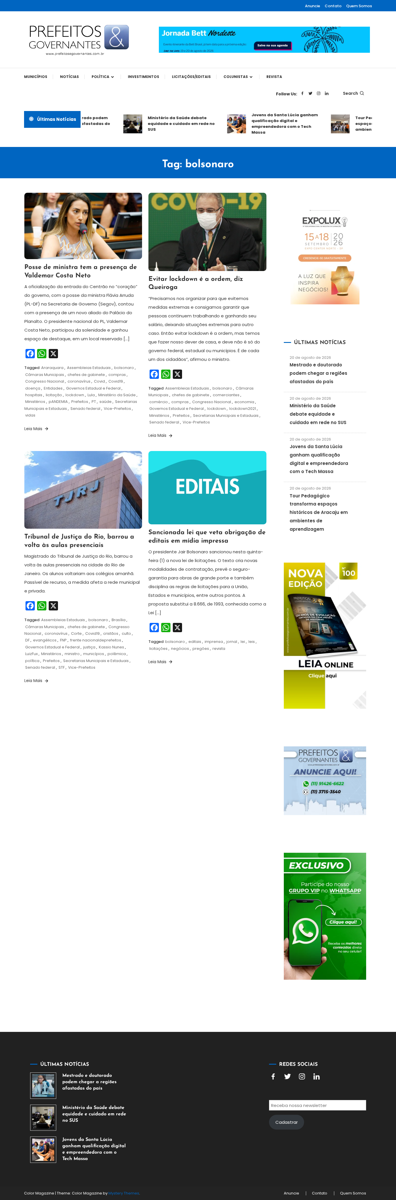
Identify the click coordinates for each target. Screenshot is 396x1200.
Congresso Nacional (44, 381)
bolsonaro (124, 367)
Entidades (53, 388)
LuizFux (31, 654)
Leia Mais (33, 429)
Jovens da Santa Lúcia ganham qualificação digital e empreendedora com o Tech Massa (273, 123)
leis (251, 641)
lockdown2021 (242, 408)
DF (27, 640)
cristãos (110, 633)
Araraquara (52, 367)
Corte (76, 633)
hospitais (33, 395)
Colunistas (236, 76)
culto (126, 633)
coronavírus (79, 381)
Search (350, 93)
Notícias (69, 76)
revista (218, 648)
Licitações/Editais (191, 76)
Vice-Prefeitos (117, 408)
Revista (274, 76)
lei (243, 641)
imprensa (214, 641)
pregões (200, 648)
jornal (231, 641)
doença (32, 388)
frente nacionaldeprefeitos (95, 640)
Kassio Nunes (111, 647)
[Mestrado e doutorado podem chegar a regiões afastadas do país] (43, 1085)
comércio (158, 402)
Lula (91, 395)
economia (244, 402)
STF (62, 667)
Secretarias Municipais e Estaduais (226, 415)
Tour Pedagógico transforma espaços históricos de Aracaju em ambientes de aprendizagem (319, 512)
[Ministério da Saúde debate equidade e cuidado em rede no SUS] (43, 1118)
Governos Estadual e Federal (93, 388)
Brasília (119, 620)
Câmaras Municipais (44, 374)
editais (194, 641)
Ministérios (35, 401)
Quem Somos (359, 6)
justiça (89, 647)
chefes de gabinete (86, 374)
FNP (63, 640)
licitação (54, 395)
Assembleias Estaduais (89, 367)
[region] (320, 1151)
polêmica (117, 654)
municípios (93, 654)
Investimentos (143, 76)
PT (94, 401)
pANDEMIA (58, 401)
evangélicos (45, 640)
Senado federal (85, 408)
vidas (30, 415)
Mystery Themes (123, 1193)
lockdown (75, 395)
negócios (180, 648)
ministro (72, 654)
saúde (105, 401)
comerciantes (226, 395)
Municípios (35, 76)
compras (117, 374)
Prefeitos (79, 401)
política (32, 660)
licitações (158, 648)
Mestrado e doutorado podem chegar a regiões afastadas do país (318, 373)
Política (100, 76)
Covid (99, 381)
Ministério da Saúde (117, 395)
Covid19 (115, 381)
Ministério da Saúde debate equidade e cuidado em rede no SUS (169, 123)
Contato (333, 6)
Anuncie (312, 6)
